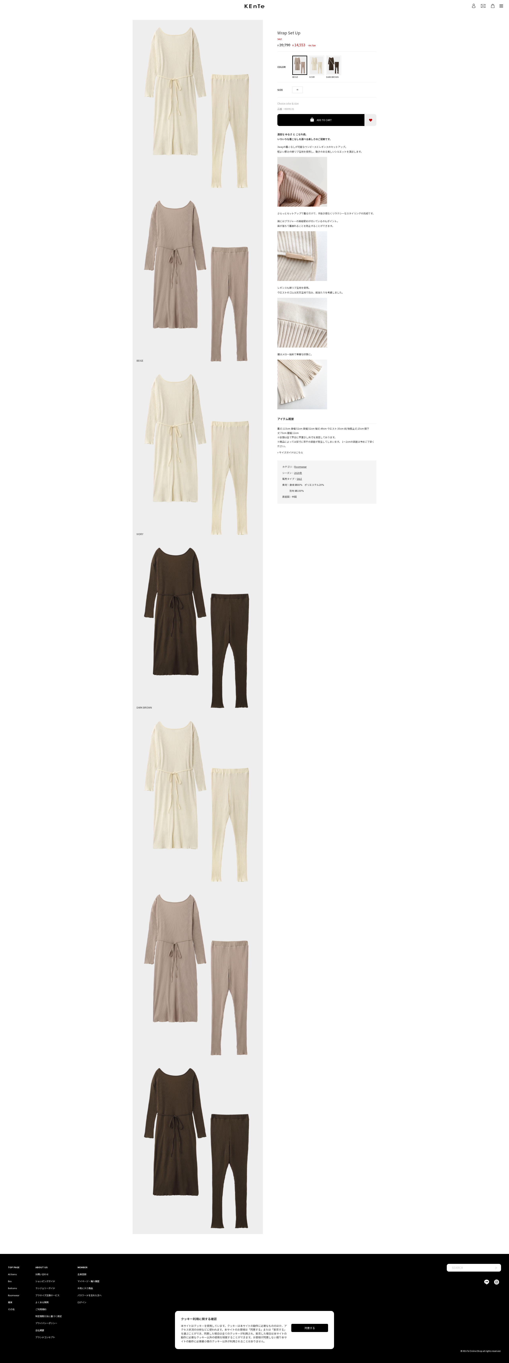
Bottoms (12, 1288)
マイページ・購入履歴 (88, 1281)
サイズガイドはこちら (291, 452)
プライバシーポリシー (46, 1323)
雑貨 (10, 1302)
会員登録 (82, 1274)
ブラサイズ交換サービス (47, 1295)
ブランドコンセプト (45, 1337)
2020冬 (298, 472)
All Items (12, 1274)
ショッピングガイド (45, 1281)
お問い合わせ (42, 1274)
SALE (299, 478)
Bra (10, 1281)
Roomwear (300, 466)
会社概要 (39, 1330)
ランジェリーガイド (45, 1288)
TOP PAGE (13, 1267)
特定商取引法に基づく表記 (48, 1316)
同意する (310, 1328)
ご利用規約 (40, 1309)
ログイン (82, 1302)
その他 (11, 1309)
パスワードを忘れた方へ (90, 1295)
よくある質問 (42, 1302)
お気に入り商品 (85, 1288)
